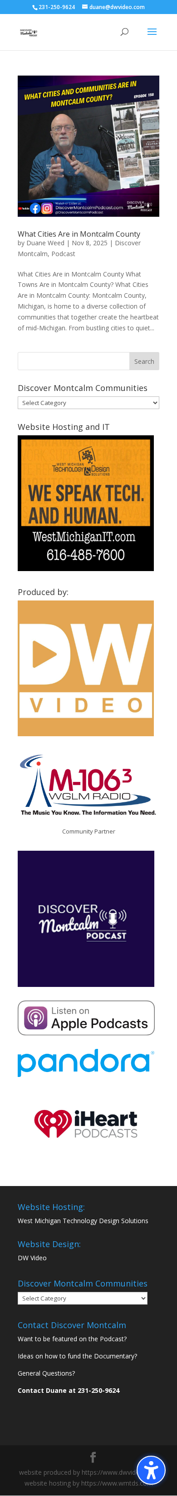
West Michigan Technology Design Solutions (83, 1220)
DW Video (32, 1257)
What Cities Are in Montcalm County (79, 234)
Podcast (63, 253)
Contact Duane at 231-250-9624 (68, 1390)
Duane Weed (45, 242)
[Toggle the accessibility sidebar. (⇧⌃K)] (151, 1470)
